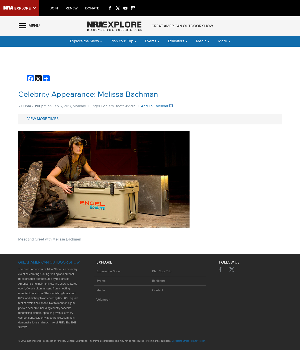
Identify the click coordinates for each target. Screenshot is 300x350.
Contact (157, 290)
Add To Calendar (154, 106)
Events (101, 281)
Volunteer (103, 300)
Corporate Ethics (180, 340)
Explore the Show (108, 271)
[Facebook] (110, 3)
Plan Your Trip (161, 271)
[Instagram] (133, 3)
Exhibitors (159, 281)
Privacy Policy (198, 340)
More (223, 41)
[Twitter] (118, 3)
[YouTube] (125, 3)
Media (100, 290)
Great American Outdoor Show (182, 26)
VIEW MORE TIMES (43, 119)
